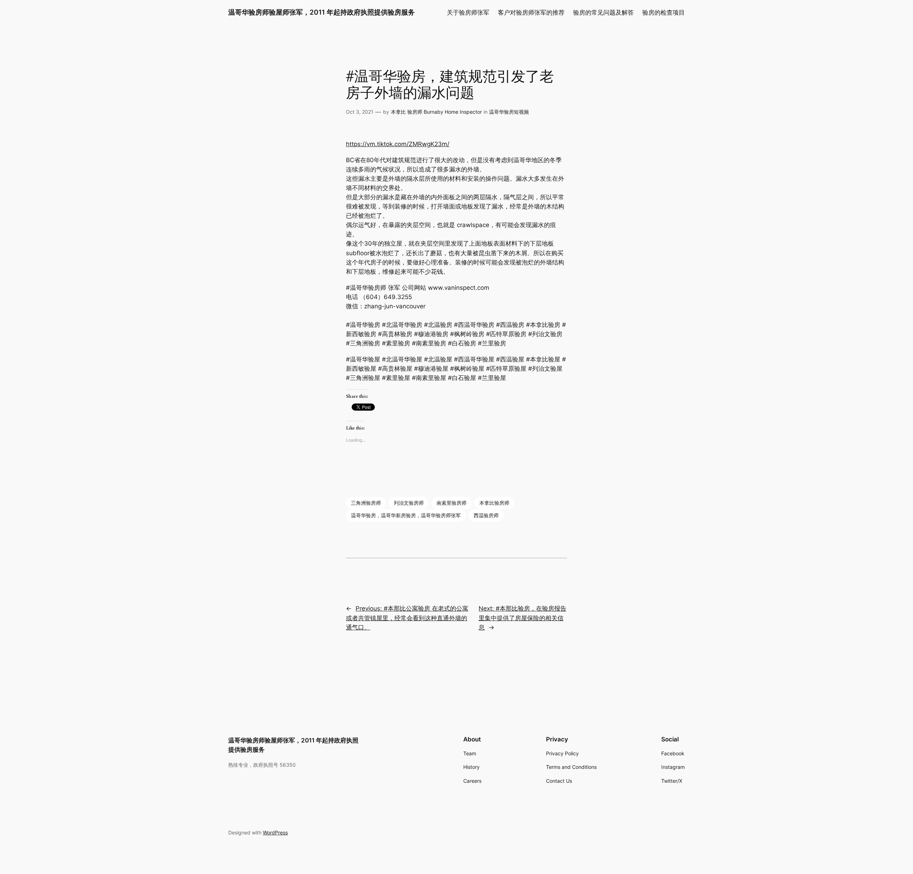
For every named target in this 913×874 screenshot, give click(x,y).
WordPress (275, 832)
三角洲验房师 (366, 503)
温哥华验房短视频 (509, 112)
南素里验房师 (451, 503)
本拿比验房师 (494, 503)
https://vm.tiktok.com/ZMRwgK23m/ (397, 144)
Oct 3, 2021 (359, 112)
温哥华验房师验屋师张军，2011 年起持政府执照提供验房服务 (321, 12)
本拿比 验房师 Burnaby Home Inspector (436, 112)
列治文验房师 (409, 503)
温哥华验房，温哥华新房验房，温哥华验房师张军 (406, 515)
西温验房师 (486, 515)
